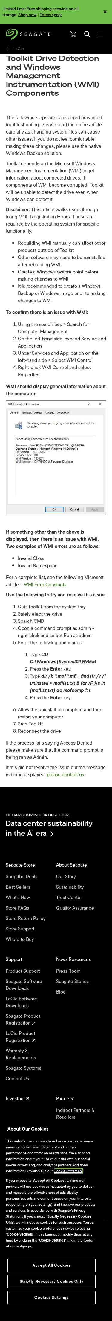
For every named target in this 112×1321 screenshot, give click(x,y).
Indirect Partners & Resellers (75, 1114)
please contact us (65, 775)
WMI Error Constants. (45, 585)
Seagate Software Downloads (24, 985)
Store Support (21, 929)
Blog (61, 992)
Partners (65, 1098)
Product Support (23, 971)
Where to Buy (20, 939)
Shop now (27, 14)
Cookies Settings (51, 1297)
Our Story (66, 876)
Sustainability (70, 887)
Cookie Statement (68, 1171)
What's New (18, 897)
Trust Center (69, 897)
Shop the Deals (23, 876)
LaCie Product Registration (20, 1037)
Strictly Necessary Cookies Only (51, 1281)
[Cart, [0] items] (73, 34)
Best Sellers (18, 887)
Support (14, 959)
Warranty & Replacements (21, 1054)
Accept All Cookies (51, 1265)
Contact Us (18, 1078)
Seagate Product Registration (23, 1020)
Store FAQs (18, 908)
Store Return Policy (26, 918)
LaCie (18, 49)
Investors (16, 1098)
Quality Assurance (75, 908)
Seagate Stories (73, 981)
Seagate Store (21, 865)
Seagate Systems (24, 1068)
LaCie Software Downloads (21, 1002)
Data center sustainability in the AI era (49, 828)
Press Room (69, 971)
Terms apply (51, 14)
